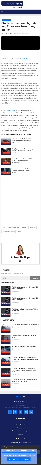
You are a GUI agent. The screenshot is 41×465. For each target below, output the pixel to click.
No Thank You (13, 459)
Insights (20, 434)
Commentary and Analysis (20, 431)
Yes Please (25, 459)
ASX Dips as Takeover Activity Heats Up (24, 346)
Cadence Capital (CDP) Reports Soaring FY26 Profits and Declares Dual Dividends (25, 358)
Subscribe (35, 278)
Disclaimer (20, 403)
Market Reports (20, 425)
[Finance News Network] (12, 4)
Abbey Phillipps (20, 257)
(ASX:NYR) (11, 63)
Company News (7, 20)
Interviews (20, 428)
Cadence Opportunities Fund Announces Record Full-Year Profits (24, 380)
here (25, 58)
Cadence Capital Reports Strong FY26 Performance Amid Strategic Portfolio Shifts (24, 370)
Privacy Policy (20, 405)
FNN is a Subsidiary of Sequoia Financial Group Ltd (20, 407)
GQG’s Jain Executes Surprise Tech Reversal (25, 324)
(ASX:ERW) (20, 83)
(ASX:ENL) (11, 110)
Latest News (21, 422)
